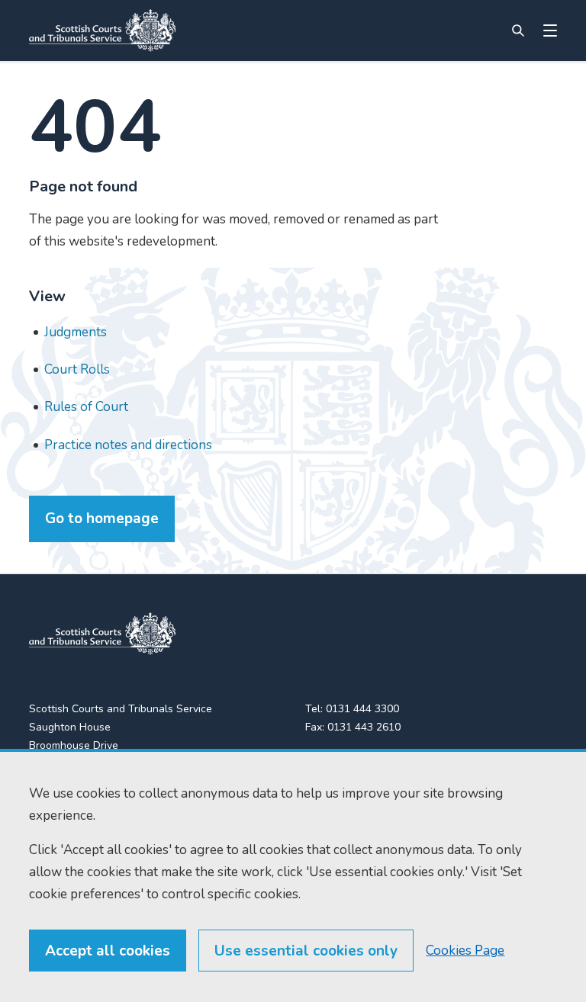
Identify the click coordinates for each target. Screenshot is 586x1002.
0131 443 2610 (364, 727)
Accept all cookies (107, 951)
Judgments (75, 332)
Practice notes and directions (128, 445)
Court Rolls (77, 369)
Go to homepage (102, 518)
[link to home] (102, 633)
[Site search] (518, 30)
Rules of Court (86, 407)
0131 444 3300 (362, 709)
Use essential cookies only (306, 951)
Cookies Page (465, 950)
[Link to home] (102, 30)
